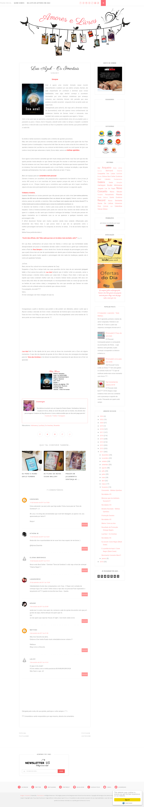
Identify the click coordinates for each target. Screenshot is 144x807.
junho (103, 474)
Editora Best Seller (108, 176)
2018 (101, 429)
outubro (104, 461)
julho (103, 471)
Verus (100, 209)
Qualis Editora (103, 197)
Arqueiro (106, 167)
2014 (101, 442)
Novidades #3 (106, 519)
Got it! (127, 800)
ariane (33, 603)
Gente (111, 182)
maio (103, 477)
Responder (84, 524)
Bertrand (109, 171)
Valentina (118, 206)
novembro (105, 458)
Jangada (100, 188)
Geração (119, 182)
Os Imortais (49, 425)
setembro (105, 465)
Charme (119, 171)
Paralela (100, 194)
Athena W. (34, 533)
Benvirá (100, 171)
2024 (101, 416)
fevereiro (105, 487)
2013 (101, 445)
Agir (99, 168)
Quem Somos (19, 3)
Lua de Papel (110, 188)
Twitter (55, 416)
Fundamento (118, 179)
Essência (119, 176)
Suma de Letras (105, 203)
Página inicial (5, 3)
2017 (101, 432)
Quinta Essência (116, 197)
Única (105, 209)
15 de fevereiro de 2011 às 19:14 (39, 561)
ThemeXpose (40, 795)
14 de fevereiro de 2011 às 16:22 (39, 537)
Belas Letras (117, 168)
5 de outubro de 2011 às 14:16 (39, 662)
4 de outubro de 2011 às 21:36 (39, 633)
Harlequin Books (105, 185)
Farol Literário (104, 179)
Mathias (33, 630)
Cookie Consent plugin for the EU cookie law (127, 803)
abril (103, 481)
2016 (101, 436)
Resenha (57, 425)
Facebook (48, 416)
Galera (101, 182)
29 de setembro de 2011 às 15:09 (40, 582)
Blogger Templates (25, 795)
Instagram (61, 416)
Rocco (110, 201)
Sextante (118, 200)
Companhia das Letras (106, 173)
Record (101, 200)
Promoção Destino (107, 515)
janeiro (104, 558)
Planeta (119, 194)
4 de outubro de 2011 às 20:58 (39, 606)
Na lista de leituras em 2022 (38, 3)
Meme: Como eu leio (108, 523)
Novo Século (116, 192)
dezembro (105, 455)
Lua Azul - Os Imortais (109, 534)
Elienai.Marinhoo (38, 557)
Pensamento (109, 194)
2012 (101, 448)
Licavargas (40, 402)
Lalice (32, 659)
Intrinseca (34, 425)
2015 (101, 439)
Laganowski (35, 579)
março (104, 484)
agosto (104, 468)
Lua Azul (41, 425)
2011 (101, 452)
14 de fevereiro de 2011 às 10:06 (39, 502)
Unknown (34, 499)
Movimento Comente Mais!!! (111, 555)
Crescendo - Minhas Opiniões (111, 490)
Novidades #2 (106, 538)
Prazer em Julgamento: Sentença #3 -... (73, 476)
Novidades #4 (106, 505)
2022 (101, 419)
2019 (101, 426)
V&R (111, 206)
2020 (101, 423)
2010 (101, 562)
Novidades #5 (106, 494)
